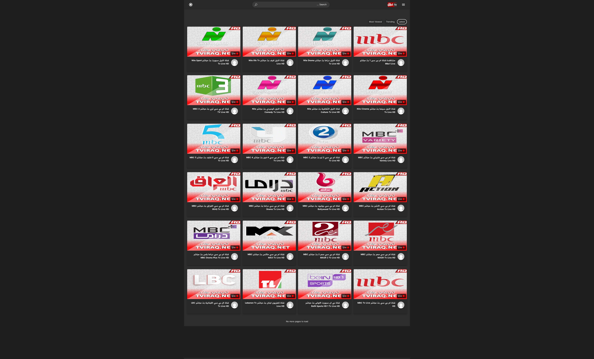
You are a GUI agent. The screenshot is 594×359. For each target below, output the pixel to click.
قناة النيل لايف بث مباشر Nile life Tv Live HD (266, 62)
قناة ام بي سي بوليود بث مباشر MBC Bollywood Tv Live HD (321, 207)
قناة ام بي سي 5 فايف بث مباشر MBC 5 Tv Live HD (209, 159)
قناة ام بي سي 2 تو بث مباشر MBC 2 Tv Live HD (321, 159)
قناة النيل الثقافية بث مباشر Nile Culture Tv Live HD (323, 110)
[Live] (400, 62)
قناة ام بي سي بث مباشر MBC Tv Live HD (376, 304)
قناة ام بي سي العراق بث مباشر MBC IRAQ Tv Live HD (210, 207)
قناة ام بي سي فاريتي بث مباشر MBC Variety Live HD (376, 159)
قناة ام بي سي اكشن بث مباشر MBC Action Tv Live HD (377, 207)
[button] (256, 5)
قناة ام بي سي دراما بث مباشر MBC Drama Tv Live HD (266, 207)
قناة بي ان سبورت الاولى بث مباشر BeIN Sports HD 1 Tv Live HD (323, 304)
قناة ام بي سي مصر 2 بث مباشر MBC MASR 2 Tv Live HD (321, 256)
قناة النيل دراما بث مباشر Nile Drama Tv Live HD (321, 62)
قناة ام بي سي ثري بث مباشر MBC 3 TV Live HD (211, 110)
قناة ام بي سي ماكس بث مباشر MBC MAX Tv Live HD (266, 256)
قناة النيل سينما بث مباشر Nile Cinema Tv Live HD (376, 110)
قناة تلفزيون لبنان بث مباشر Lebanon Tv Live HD (264, 304)
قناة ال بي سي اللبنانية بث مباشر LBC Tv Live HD (210, 304)
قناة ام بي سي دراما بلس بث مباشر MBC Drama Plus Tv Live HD (211, 256)
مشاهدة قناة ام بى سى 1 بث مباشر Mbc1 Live (377, 62)
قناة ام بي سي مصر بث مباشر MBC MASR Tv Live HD (378, 256)
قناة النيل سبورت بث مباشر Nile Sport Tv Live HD (210, 62)
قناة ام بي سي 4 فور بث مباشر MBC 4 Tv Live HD (265, 159)
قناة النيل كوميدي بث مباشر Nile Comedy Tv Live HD (268, 110)
